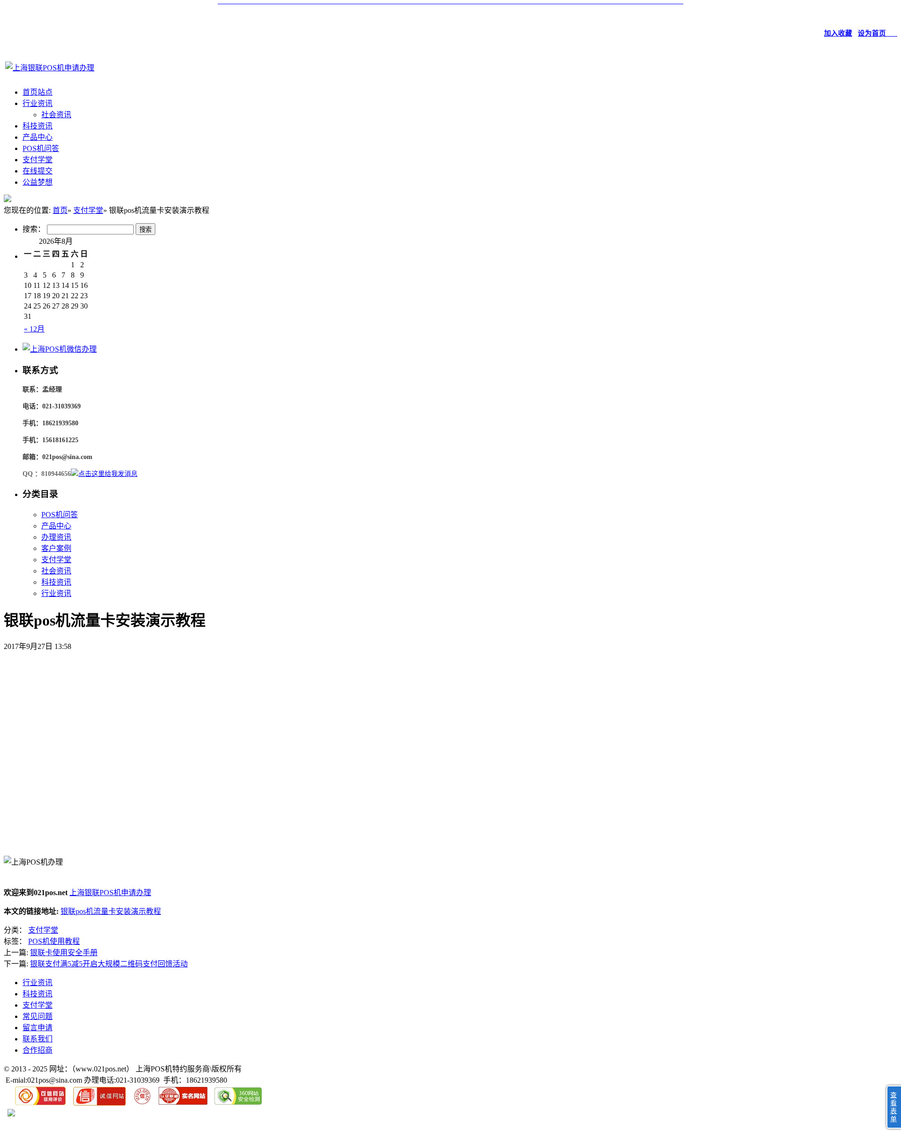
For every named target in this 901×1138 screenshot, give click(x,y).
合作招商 (38, 1050)
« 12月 (34, 329)
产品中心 (38, 137)
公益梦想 (38, 182)
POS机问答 (41, 148)
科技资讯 (38, 126)
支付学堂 (38, 160)
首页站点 (38, 92)
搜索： (34, 229)
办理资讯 (56, 537)
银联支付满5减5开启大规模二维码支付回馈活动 (109, 964)
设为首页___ (877, 33)
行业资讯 (38, 103)
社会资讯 (56, 115)
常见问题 (38, 1016)
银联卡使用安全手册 (64, 953)
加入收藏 (838, 33)
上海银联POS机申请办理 (110, 893)
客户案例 (56, 548)
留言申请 (38, 1028)
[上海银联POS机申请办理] (49, 68)
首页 (60, 210)
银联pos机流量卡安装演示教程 (111, 911)
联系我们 (38, 1039)
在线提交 (38, 171)
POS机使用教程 (54, 941)
